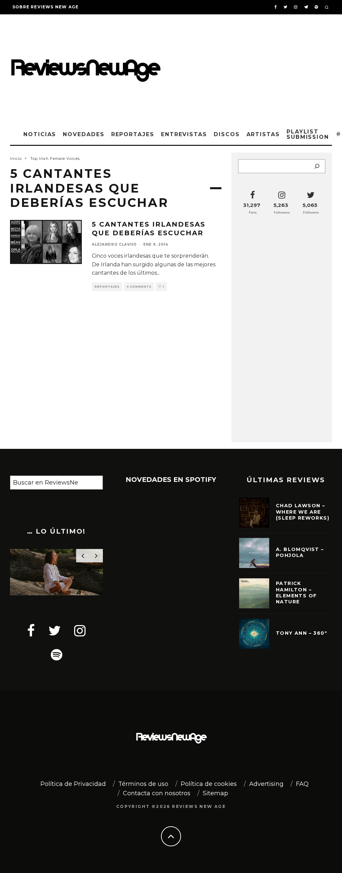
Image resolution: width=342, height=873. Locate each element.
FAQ (302, 784)
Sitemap (215, 793)
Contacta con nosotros (156, 793)
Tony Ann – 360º (301, 633)
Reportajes (132, 134)
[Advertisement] (255, 67)
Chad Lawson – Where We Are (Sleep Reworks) (302, 512)
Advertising (266, 784)
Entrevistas (184, 134)
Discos (227, 134)
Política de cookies (209, 784)
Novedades (83, 134)
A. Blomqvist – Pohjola (300, 552)
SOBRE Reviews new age (45, 6)
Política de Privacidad (73, 784)
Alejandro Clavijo (114, 244)
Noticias (39, 134)
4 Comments (139, 286)
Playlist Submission (308, 134)
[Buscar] (317, 166)
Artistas (263, 134)
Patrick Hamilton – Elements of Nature (296, 592)
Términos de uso (143, 784)
